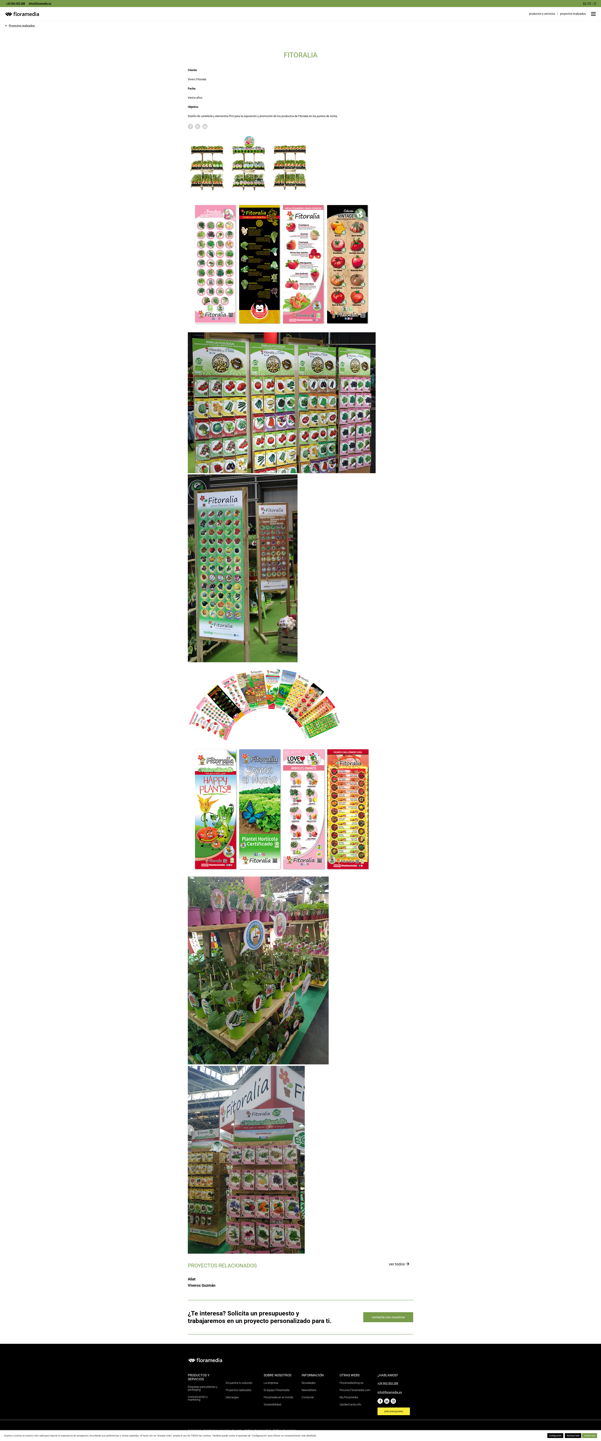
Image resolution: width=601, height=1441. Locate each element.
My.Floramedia (349, 1397)
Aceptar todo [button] (589, 1435)
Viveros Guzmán (201, 1285)
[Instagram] (394, 1400)
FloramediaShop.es (351, 1382)
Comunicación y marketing (198, 1398)
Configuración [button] (555, 1435)
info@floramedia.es (40, 3)
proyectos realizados (573, 13)
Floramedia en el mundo (278, 1397)
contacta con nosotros (388, 1317)
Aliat (191, 1279)
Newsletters (309, 1390)
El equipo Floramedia (276, 1390)
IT (595, 3)
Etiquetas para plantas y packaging (203, 1388)
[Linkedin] (387, 1400)
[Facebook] (381, 1400)
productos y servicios (542, 13)
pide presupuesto (393, 1411)
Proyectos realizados (22, 25)
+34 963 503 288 (15, 3)
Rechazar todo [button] (573, 1435)
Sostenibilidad (272, 1404)
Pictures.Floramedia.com (355, 1390)
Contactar (308, 1397)
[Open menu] (593, 14)
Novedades (309, 1382)
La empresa (271, 1382)
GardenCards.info (350, 1404)
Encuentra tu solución (239, 1382)
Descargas (232, 1397)
